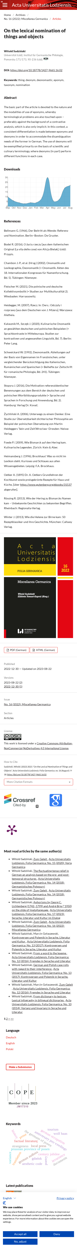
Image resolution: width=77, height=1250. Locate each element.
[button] (9, 1198)
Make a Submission (20, 1067)
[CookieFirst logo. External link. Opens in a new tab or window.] (4, 1203)
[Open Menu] (5, 5)
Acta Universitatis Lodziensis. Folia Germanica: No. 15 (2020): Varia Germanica (42, 863)
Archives (20, 14)
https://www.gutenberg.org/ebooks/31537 (46, 484)
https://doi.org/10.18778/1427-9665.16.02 (36, 70)
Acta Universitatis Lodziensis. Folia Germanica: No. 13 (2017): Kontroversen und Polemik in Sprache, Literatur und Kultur (40, 945)
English (10, 1043)
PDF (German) (17, 650)
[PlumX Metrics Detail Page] (12, 829)
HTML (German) (45, 650)
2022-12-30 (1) (13, 686)
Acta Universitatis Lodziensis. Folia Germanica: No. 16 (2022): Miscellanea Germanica (41, 925)
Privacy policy (65, 1198)
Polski (9, 1049)
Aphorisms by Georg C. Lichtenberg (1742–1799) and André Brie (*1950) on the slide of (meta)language (42, 906)
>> (12, 1018)
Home (7, 14)
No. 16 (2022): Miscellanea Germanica (26, 18)
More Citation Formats (20, 781)
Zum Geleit (40, 859)
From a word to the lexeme (50, 953)
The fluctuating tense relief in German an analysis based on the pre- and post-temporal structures (40, 874)
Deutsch (11, 1037)
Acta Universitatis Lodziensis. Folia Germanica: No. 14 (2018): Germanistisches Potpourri (38, 882)
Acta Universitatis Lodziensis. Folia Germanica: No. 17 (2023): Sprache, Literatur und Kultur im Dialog (42, 914)
